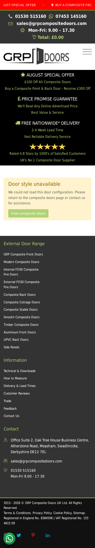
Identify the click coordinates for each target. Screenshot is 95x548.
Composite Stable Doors (21, 309)
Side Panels (11, 347)
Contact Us (11, 416)
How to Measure (15, 378)
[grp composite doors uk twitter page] (18, 535)
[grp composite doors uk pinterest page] (33, 535)
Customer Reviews (17, 393)
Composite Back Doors (20, 294)
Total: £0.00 (50, 37)
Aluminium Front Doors (20, 332)
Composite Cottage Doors (22, 302)
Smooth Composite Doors (21, 317)
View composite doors (28, 213)
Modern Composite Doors (21, 262)
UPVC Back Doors (16, 339)
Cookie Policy (62, 513)
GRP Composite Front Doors (23, 254)
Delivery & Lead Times (20, 386)
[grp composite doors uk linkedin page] (47, 535)
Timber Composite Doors (21, 325)
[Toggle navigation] (86, 52)
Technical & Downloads (20, 371)
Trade (7, 401)
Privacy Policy (42, 513)
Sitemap (79, 513)
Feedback (10, 408)
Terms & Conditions (17, 513)
